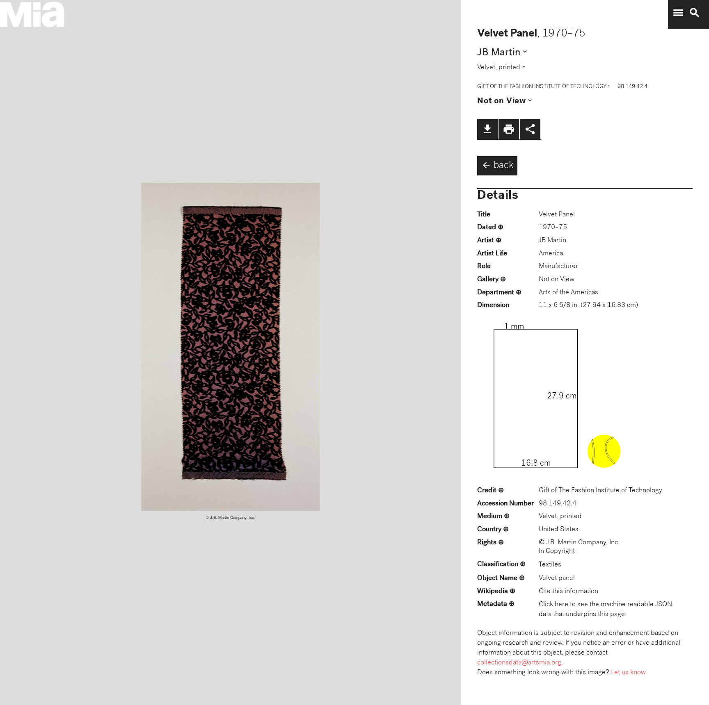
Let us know (628, 672)
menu (678, 13)
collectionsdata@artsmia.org (519, 663)
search (694, 13)
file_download (487, 129)
